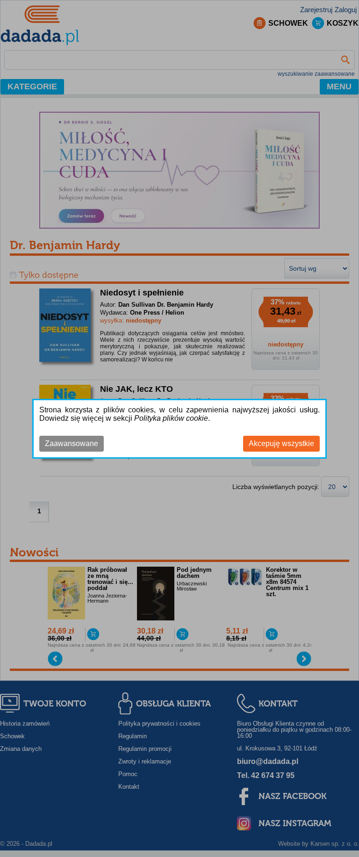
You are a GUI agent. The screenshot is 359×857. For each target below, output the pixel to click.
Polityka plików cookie (171, 418)
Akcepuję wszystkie (281, 443)
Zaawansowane (71, 443)
